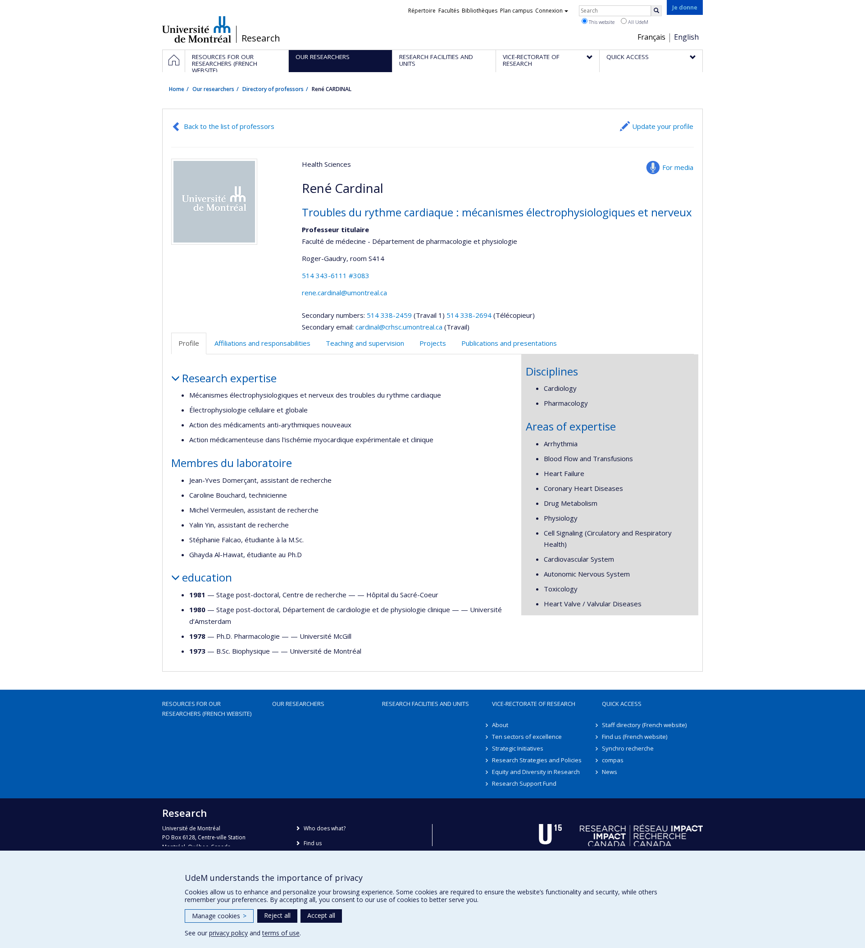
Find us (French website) (634, 737)
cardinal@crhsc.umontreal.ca (398, 326)
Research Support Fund (524, 783)
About (500, 725)
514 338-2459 (390, 315)
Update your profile (662, 126)
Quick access (622, 704)
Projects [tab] (432, 343)
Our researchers (213, 89)
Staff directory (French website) (644, 725)
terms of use (281, 933)
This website (601, 21)
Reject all (277, 915)
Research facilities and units (425, 704)
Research (260, 38)
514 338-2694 (469, 315)
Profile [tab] (188, 343)
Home (176, 89)
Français (651, 37)
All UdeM (637, 21)
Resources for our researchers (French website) (206, 709)
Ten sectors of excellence (527, 737)
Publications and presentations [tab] (509, 343)
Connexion (549, 10)
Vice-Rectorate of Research (533, 704)
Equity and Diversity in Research (536, 772)
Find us (313, 843)
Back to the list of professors (229, 126)
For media (677, 167)
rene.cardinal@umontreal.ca (344, 292)
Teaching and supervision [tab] (365, 343)
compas (613, 760)
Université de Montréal (196, 29)
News (609, 772)
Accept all (321, 915)
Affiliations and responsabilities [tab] (262, 343)
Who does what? (325, 828)
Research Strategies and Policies (537, 760)
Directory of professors (273, 89)
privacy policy (228, 933)
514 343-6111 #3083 (335, 275)
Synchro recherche (628, 748)
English (686, 37)
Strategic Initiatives (517, 748)
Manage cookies (219, 915)
